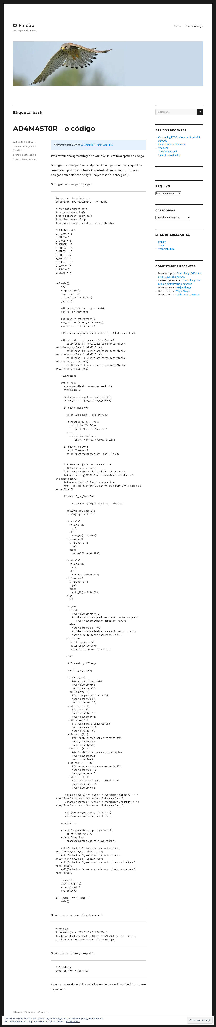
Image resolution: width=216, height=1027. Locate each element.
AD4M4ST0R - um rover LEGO (97, 145)
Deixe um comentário (25, 159)
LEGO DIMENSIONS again (172, 144)
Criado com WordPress (37, 1012)
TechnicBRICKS (166, 249)
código (32, 154)
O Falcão (23, 25)
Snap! (161, 245)
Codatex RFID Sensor (188, 294)
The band (163, 148)
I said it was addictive (169, 155)
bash (24, 154)
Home (177, 26)
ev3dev (17, 146)
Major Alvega (194, 26)
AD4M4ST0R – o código (54, 128)
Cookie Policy (73, 1021)
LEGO (25, 146)
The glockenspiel (167, 151)
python (17, 154)
